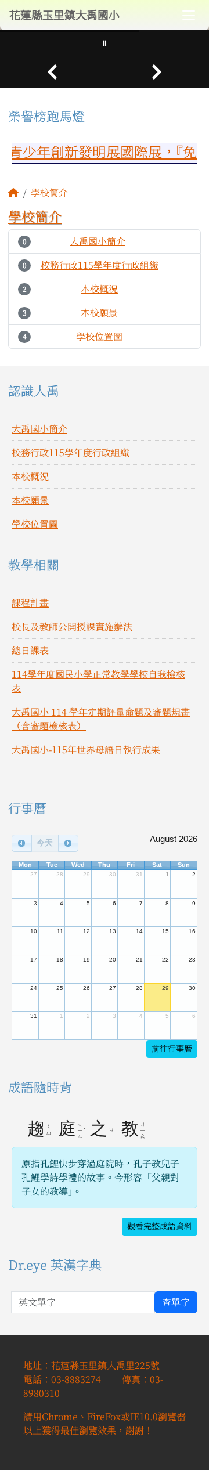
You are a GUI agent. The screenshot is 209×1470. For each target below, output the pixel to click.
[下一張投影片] (157, 72)
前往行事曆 (172, 1049)
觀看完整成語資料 (159, 1226)
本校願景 (99, 312)
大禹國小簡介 (97, 241)
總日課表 (30, 650)
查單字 (176, 1302)
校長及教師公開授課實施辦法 (72, 626)
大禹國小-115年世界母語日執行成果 (86, 749)
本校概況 (99, 289)
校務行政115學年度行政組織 (99, 265)
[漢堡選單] (189, 15)
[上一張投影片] (52, 72)
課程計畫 (30, 603)
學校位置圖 (99, 336)
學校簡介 (49, 192)
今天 (45, 842)
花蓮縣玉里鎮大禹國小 (64, 14)
